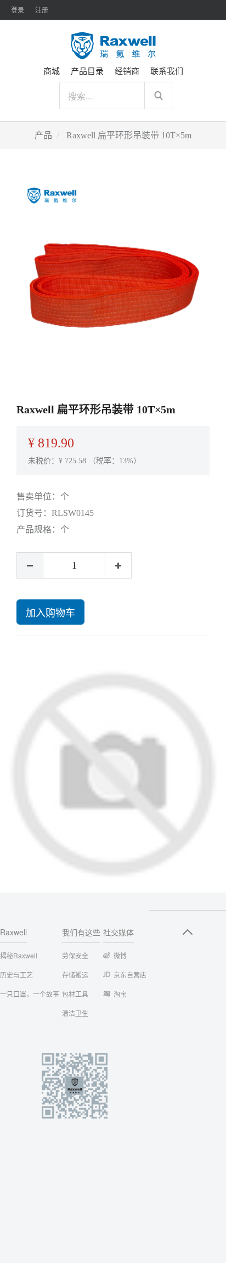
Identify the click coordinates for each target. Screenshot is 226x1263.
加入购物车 (50, 612)
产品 (43, 135)
